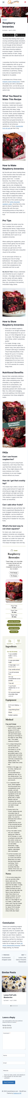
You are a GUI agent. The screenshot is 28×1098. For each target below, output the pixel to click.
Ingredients (10, 643)
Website (5, 1070)
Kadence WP (17, 1093)
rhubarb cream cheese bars (11, 81)
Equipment (18, 643)
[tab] (10, 1005)
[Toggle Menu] (3, 2)
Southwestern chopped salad (6, 957)
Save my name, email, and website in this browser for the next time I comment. (14, 1076)
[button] (20, 651)
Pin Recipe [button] (14, 576)
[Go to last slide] (4, 990)
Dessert (4, 19)
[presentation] (14, 984)
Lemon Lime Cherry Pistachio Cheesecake (21, 958)
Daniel (5, 30)
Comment (6, 1033)
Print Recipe (21, 35)
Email (5, 1063)
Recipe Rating (6, 1025)
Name (5, 1055)
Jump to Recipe (9, 35)
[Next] (23, 990)
